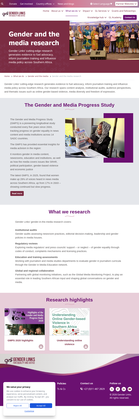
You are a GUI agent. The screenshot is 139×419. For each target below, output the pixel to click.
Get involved (26, 3)
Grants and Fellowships (124, 10)
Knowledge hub (96, 17)
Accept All (41, 405)
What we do (72, 10)
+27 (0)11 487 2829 (94, 388)
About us (56, 10)
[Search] (2, 3)
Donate (13, 3)
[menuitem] (46, 11)
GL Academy (115, 17)
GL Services (101, 10)
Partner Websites (125, 3)
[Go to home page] (13, 14)
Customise (29, 411)
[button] (129, 17)
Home (46, 10)
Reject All (17, 405)
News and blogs (66, 3)
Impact (86, 10)
